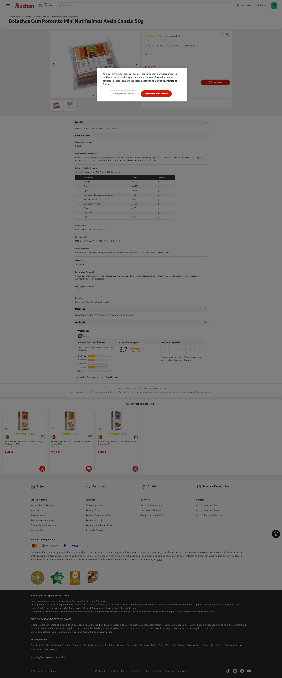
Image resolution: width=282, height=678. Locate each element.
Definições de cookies (123, 93)
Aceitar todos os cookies (156, 93)
